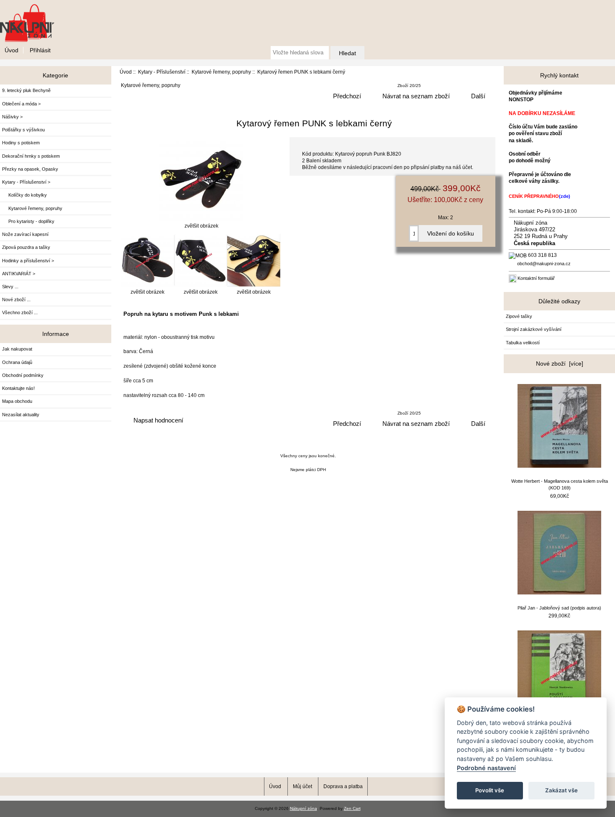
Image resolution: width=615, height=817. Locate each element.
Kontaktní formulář (536, 278)
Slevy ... (10, 286)
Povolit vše (489, 790)
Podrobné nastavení (486, 767)
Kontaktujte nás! (18, 388)
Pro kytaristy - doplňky (28, 221)
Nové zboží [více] (559, 363)
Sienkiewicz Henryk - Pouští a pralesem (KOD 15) (559, 731)
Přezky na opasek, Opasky (30, 169)
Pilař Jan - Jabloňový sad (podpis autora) (559, 607)
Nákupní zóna (303, 808)
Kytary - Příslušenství (161, 71)
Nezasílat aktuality (20, 414)
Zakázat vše (561, 790)
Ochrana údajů (17, 362)
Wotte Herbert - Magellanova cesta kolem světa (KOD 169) (559, 484)
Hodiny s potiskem (21, 142)
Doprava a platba (343, 786)
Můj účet (302, 786)
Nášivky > (12, 116)
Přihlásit (40, 50)
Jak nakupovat (17, 348)
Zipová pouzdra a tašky (26, 247)
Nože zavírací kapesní (25, 234)
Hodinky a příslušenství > (28, 260)
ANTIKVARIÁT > (18, 273)
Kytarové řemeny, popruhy (221, 71)
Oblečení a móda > (21, 103)
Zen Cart (352, 808)
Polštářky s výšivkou (23, 129)
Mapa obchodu (17, 401)
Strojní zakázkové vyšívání (533, 329)
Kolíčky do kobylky (24, 194)
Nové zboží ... (16, 299)
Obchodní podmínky (23, 375)
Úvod (11, 50)
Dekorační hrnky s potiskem (31, 156)
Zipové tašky (519, 316)
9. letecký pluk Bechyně (26, 90)
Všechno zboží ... (20, 312)
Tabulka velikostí (523, 342)
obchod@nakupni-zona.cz (544, 263)
